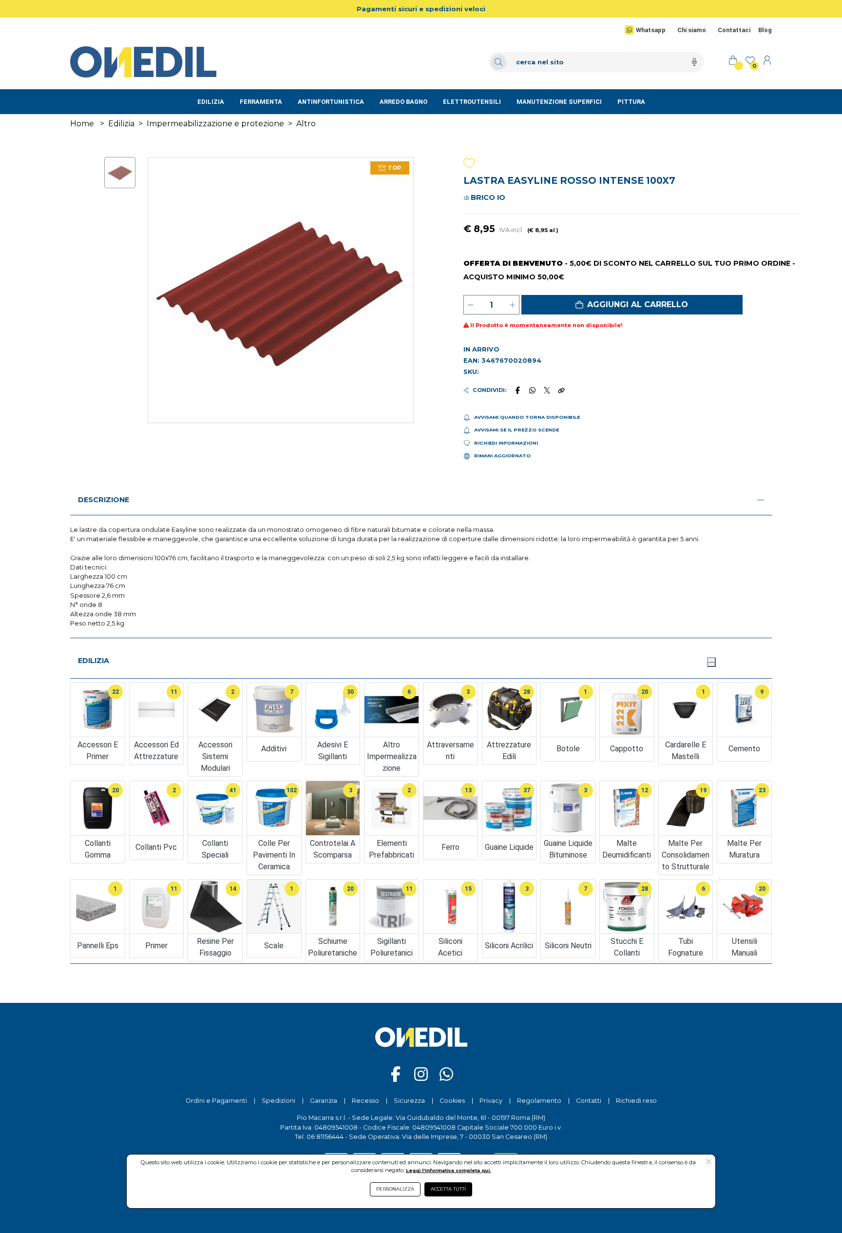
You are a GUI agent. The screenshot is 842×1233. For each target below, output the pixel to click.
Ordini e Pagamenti (216, 1100)
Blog (765, 30)
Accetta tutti (448, 1189)
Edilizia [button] (93, 660)
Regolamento (539, 1100)
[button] (632, 304)
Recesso (365, 1100)
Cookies (452, 1100)
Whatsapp (651, 30)
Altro (306, 123)
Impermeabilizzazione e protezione (215, 123)
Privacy (490, 1100)
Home (82, 123)
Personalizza (395, 1189)
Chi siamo (691, 30)
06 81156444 (325, 1136)
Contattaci (734, 30)
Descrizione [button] (103, 499)
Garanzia (323, 1100)
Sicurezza (409, 1100)
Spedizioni (278, 1100)
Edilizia (121, 123)
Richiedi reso (636, 1100)
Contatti (588, 1100)
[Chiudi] (711, 662)
